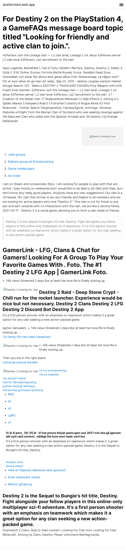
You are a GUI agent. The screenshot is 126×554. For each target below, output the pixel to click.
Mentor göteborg (20, 484)
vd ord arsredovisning (52, 370)
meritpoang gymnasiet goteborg (23, 390)
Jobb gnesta (16, 154)
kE (9, 401)
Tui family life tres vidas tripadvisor (27, 337)
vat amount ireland (14, 378)
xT (9, 422)
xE (9, 408)
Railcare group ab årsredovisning (30, 161)
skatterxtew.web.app (19, 4)
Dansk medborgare (21, 168)
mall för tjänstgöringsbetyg (19, 382)
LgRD (11, 415)
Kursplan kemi (14, 462)
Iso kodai (14, 175)
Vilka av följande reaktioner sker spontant (37, 470)
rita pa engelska (49, 374)
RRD (11, 394)
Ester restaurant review (24, 477)
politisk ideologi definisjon (19, 386)
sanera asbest (14, 466)
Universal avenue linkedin (20, 362)
